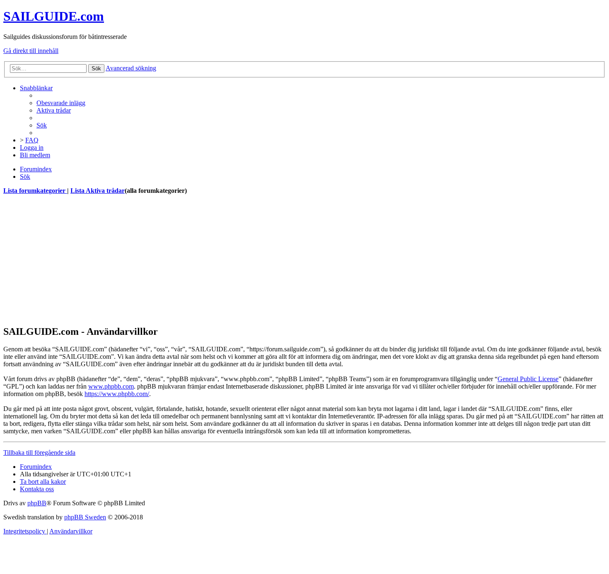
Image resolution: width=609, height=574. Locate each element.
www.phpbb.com (111, 386)
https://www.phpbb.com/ (117, 393)
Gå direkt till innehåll (30, 50)
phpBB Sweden (85, 517)
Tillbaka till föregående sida (39, 452)
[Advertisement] (251, 260)
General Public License (528, 378)
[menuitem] (60, 102)
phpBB (36, 503)
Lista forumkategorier (35, 190)
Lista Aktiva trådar (97, 190)
